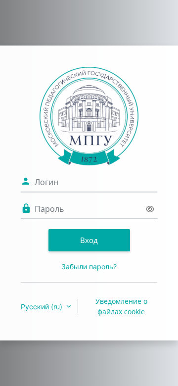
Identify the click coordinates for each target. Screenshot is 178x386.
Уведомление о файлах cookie (121, 306)
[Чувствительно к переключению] (150, 209)
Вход (89, 240)
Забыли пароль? (89, 266)
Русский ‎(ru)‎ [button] (42, 306)
